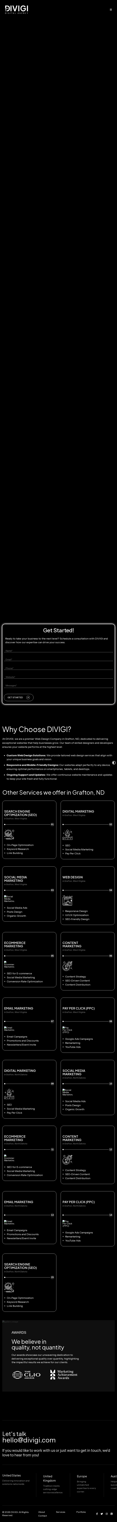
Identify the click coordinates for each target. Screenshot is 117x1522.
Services (60, 1512)
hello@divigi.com (29, 1440)
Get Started (15, 697)
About (41, 1512)
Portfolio (81, 1512)
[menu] (111, 9)
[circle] (97, 1513)
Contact (42, 1515)
